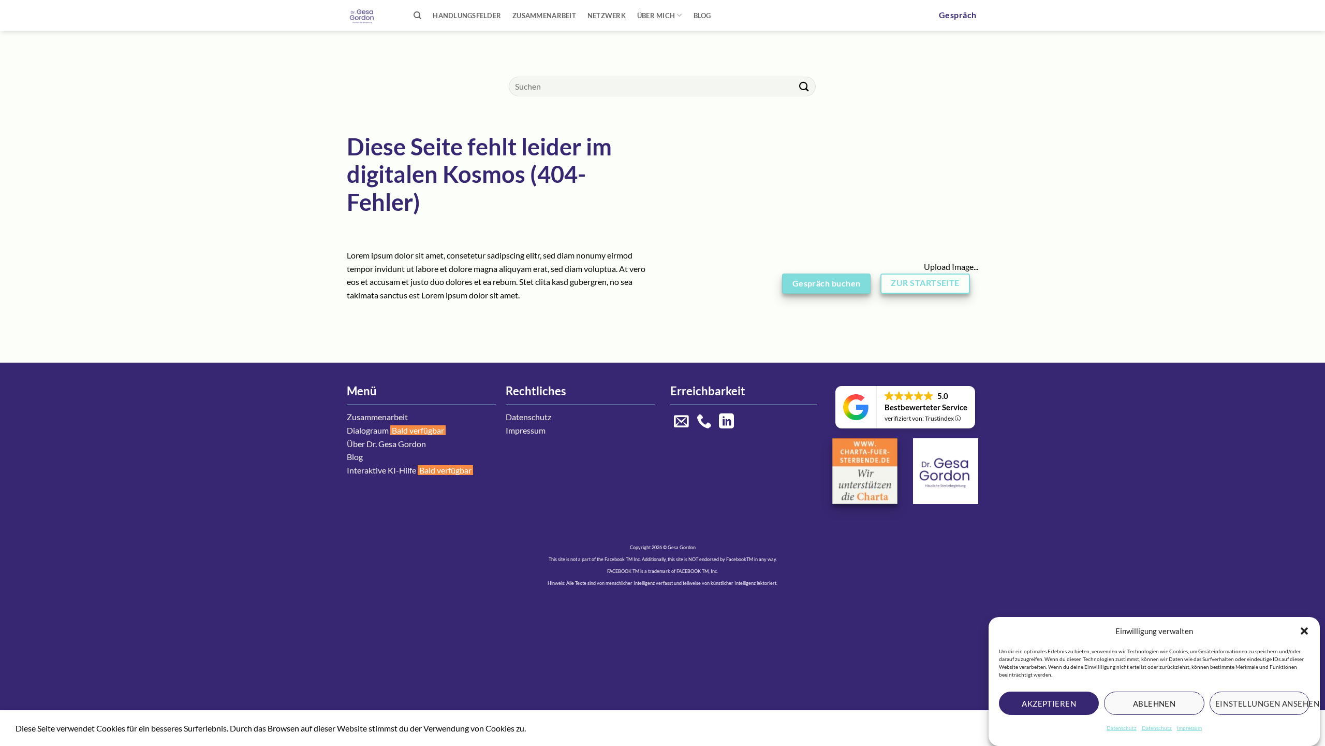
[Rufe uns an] (704, 422)
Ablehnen (1154, 703)
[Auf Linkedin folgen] (726, 422)
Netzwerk (606, 15)
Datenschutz (1122, 728)
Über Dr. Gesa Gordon (386, 444)
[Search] (417, 15)
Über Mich (656, 15)
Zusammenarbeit (544, 15)
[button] (1304, 631)
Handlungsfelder (467, 15)
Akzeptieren (1049, 703)
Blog (702, 15)
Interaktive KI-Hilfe (381, 470)
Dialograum (368, 430)
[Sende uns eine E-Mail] (681, 422)
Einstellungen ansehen (1262, 703)
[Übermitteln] (803, 86)
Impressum (1189, 728)
